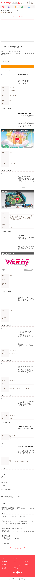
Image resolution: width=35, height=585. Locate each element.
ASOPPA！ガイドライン (14, 578)
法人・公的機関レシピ (5, 567)
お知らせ (26, 564)
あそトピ (15, 561)
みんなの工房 (4, 568)
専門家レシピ (4, 565)
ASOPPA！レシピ (4, 561)
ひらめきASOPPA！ (5, 562)
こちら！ (23, 187)
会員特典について (27, 562)
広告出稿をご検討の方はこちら (14, 579)
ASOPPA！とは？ (27, 561)
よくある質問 (27, 565)
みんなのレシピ (4, 564)
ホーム (2, 10)
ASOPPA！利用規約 (21, 578)
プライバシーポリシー (29, 579)
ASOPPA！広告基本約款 (6, 579)
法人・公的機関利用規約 (22, 579)
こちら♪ (30, 125)
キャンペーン (5, 10)
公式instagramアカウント (17, 565)
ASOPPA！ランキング (17, 562)
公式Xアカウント (16, 567)
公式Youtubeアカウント (17, 568)
